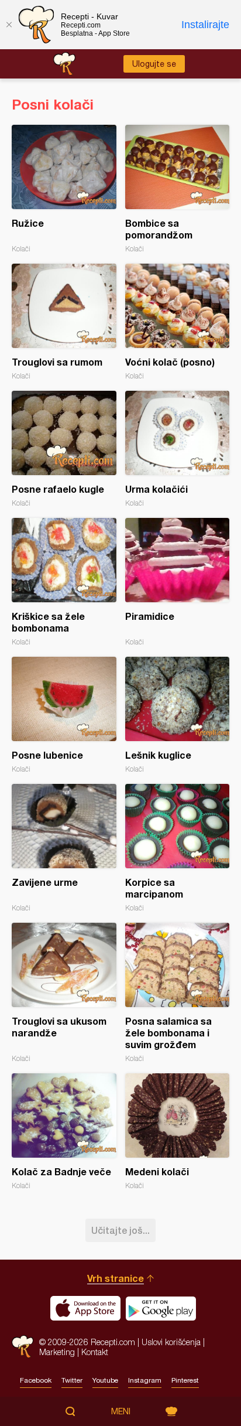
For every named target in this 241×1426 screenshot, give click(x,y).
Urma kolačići (177, 449)
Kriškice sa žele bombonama (64, 582)
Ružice (64, 189)
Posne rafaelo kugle (64, 449)
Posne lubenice (64, 715)
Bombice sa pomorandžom (177, 189)
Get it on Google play (161, 1308)
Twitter (71, 1380)
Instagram (144, 1380)
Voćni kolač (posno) (177, 322)
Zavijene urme (64, 848)
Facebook (35, 1380)
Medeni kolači (177, 1131)
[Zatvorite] (8, 24)
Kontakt (94, 1352)
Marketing (57, 1352)
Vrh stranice (115, 1278)
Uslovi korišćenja (171, 1342)
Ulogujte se (154, 64)
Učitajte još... (120, 1230)
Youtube (105, 1380)
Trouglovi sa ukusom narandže (64, 993)
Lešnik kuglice (177, 715)
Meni (120, 1411)
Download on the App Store (85, 1308)
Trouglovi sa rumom (64, 322)
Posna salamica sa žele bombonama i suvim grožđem (177, 993)
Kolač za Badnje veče (64, 1131)
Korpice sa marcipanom (177, 848)
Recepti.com (22, 1346)
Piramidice (177, 582)
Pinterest (185, 1380)
